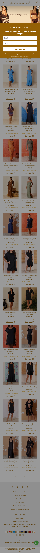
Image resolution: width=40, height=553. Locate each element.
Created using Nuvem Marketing (20, 56)
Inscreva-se (20, 49)
